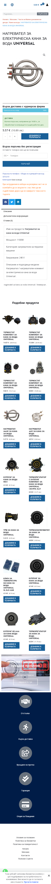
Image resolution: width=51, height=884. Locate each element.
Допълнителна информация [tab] (15, 216)
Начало (5, 19)
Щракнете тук (25, 682)
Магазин (13, 19)
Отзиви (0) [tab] (8, 220)
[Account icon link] (47, 5)
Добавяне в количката (35, 136)
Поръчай (25, 164)
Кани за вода (14, 22)
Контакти (25, 855)
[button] (44, 55)
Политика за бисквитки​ (25, 841)
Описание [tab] (7, 211)
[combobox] (6, 155)
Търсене (42, 13)
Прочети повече (31, 882)
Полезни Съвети (25, 858)
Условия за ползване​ (25, 837)
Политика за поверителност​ (25, 844)
